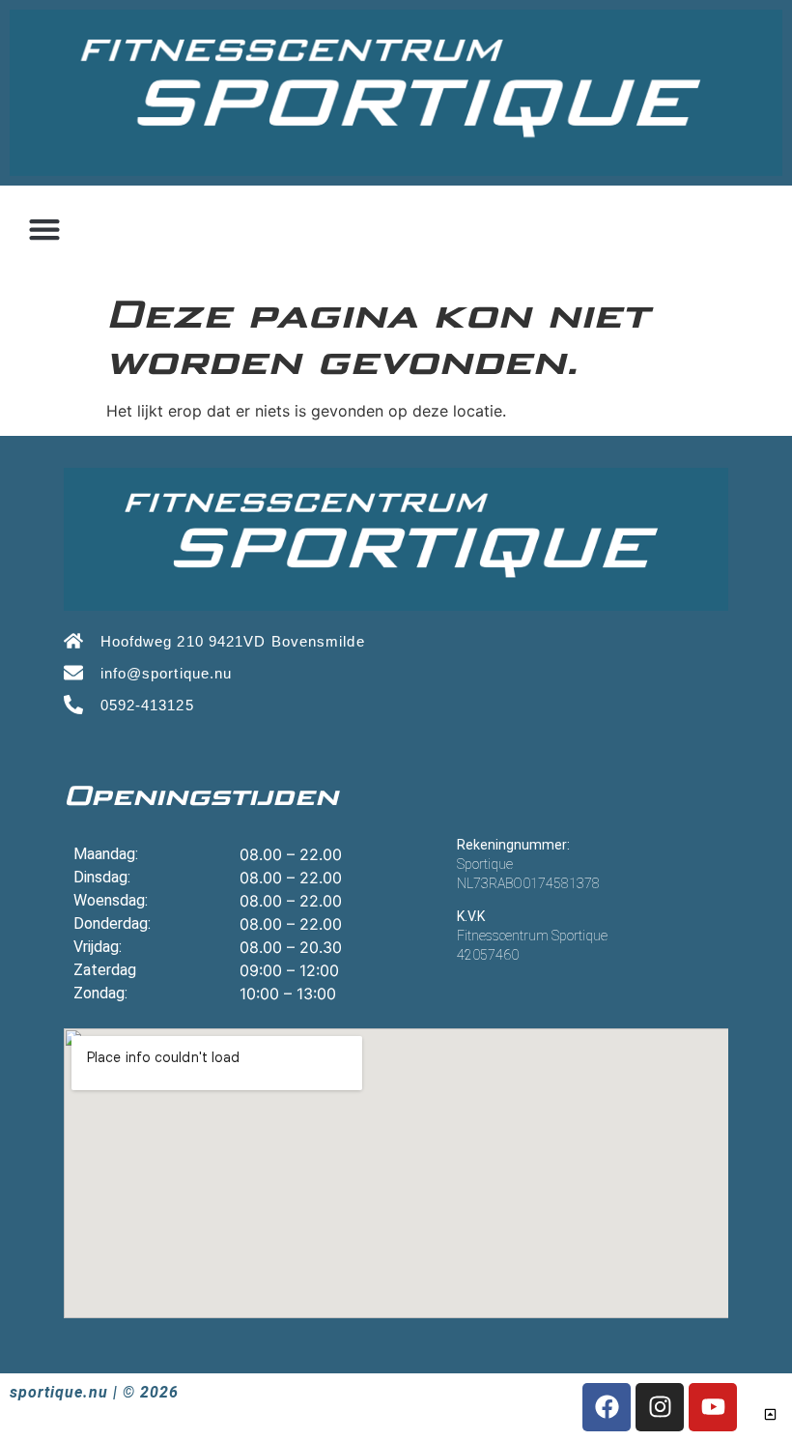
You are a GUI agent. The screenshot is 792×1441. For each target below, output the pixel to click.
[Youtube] (713, 1407)
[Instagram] (660, 1407)
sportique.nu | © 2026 (94, 1392)
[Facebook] (606, 1407)
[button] (44, 229)
